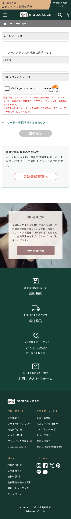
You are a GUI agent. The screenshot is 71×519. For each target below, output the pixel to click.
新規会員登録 (44, 418)
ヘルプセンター (45, 429)
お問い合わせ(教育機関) (49, 446)
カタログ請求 (44, 435)
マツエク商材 (15, 435)
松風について (15, 465)
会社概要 (12, 418)
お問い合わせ (44, 441)
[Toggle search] (60, 14)
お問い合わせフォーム (35, 379)
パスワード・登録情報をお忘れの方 (24, 122)
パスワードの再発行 (47, 423)
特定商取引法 (15, 429)
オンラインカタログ (18, 441)
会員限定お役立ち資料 (19, 482)
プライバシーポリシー (19, 423)
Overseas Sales (16, 446)
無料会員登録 (35, 250)
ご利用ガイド (15, 470)
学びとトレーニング (18, 488)
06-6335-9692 (35, 348)
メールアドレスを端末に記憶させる (30, 52)
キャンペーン (15, 494)
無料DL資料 (14, 476)
